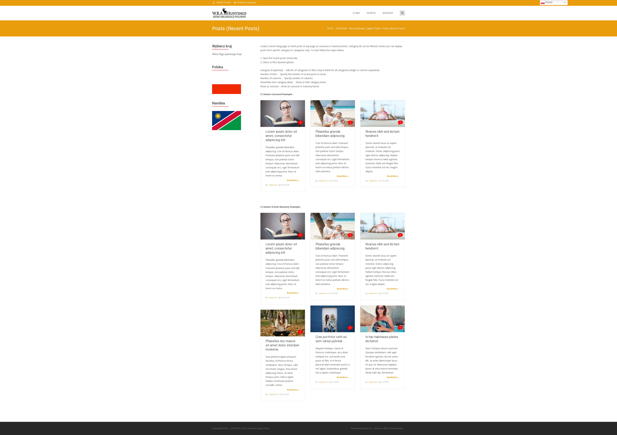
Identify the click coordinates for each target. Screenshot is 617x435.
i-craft (383, 428)
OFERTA (371, 12)
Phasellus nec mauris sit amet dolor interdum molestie (282, 345)
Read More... (293, 180)
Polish (549, 2)
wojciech (273, 185)
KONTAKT (388, 12)
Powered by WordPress (362, 428)
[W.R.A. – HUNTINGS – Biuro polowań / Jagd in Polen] (226, 12)
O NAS (356, 12)
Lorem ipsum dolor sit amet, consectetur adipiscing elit (281, 136)
